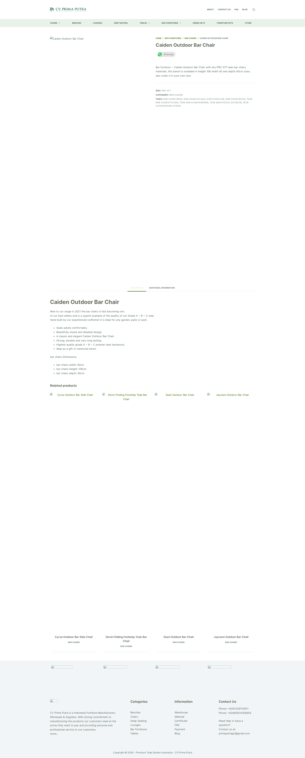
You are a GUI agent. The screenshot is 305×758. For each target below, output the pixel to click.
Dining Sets (199, 23)
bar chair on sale (195, 99)
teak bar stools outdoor (225, 102)
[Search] (254, 9)
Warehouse (181, 712)
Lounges (97, 23)
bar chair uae (215, 99)
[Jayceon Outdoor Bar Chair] (231, 512)
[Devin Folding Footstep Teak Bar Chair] (126, 512)
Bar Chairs (176, 95)
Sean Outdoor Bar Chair (178, 637)
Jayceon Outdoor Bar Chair (231, 637)
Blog (244, 9)
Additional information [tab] (162, 288)
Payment (180, 729)
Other (248, 23)
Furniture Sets (225, 23)
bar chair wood (235, 99)
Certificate (181, 720)
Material (179, 716)
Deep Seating (121, 23)
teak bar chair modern (194, 102)
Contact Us (224, 9)
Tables (143, 23)
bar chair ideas (173, 99)
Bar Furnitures (170, 23)
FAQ (236, 9)
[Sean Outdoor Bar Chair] (179, 512)
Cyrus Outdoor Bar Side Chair (74, 637)
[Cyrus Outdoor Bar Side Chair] (74, 512)
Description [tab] (136, 288)
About (210, 9)
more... (54, 733)
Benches (76, 23)
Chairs (53, 23)
